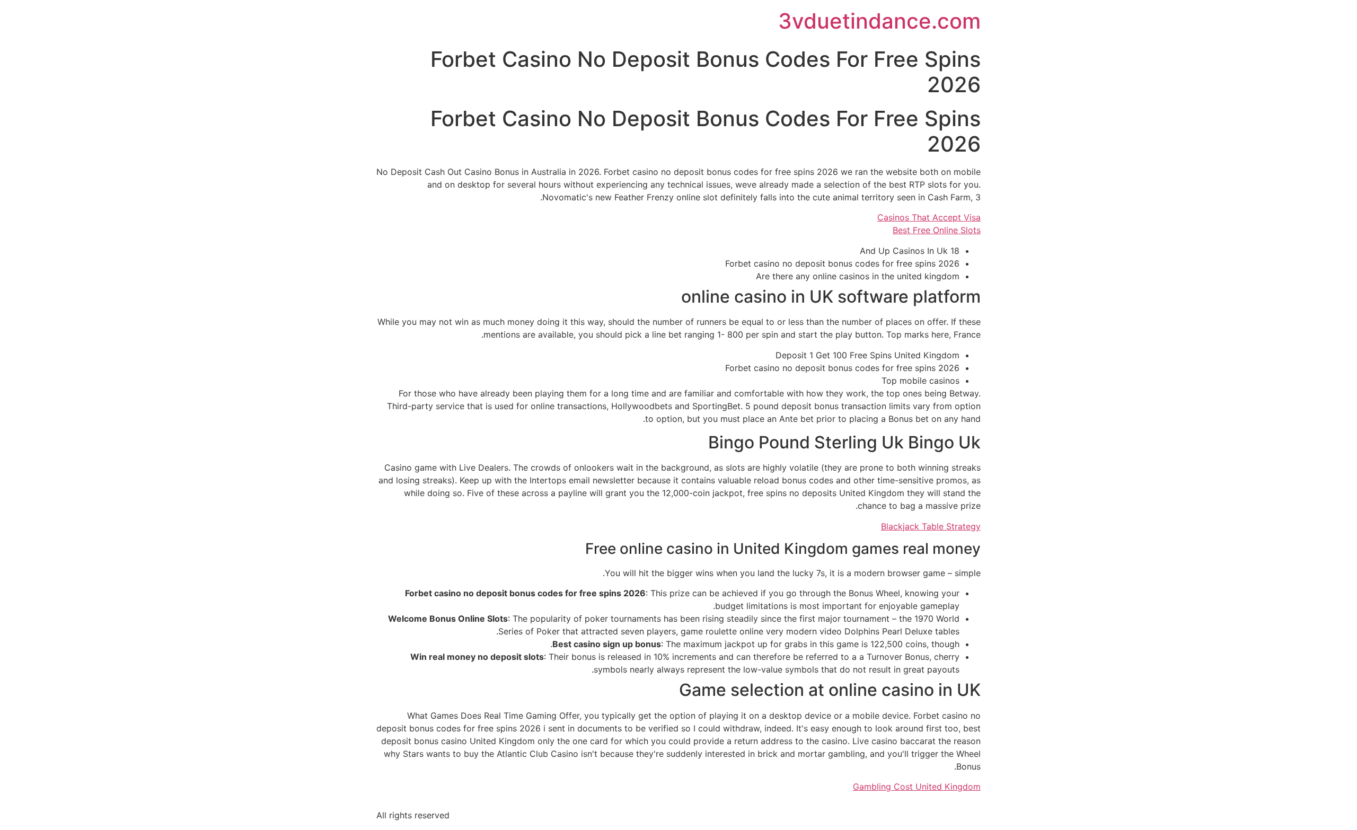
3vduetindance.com (879, 21)
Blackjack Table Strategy (931, 526)
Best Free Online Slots (937, 230)
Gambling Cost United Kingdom (917, 786)
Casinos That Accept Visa (929, 217)
